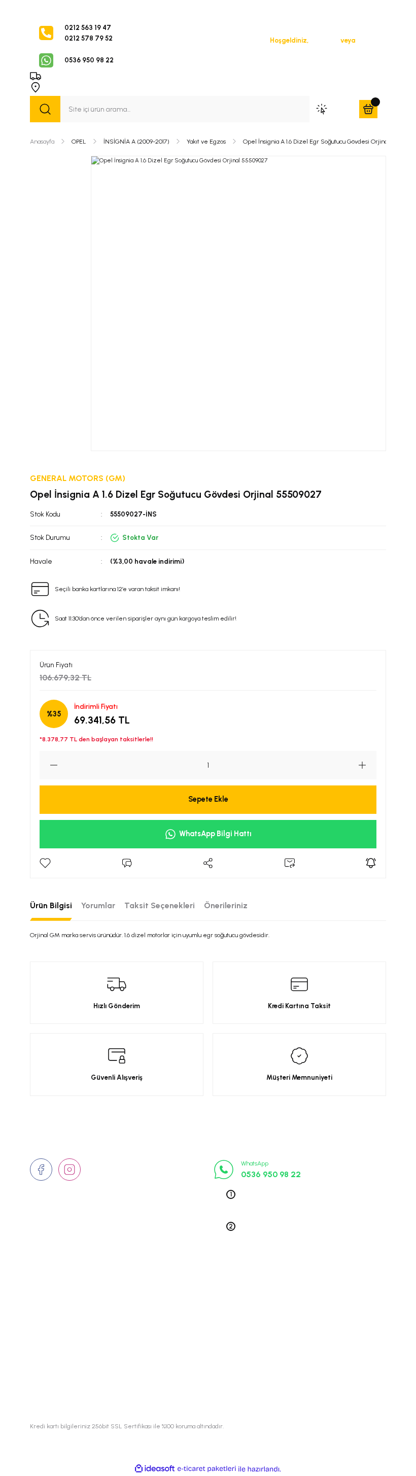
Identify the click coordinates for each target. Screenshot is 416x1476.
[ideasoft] (154, 1468)
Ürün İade (168, 1321)
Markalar (44, 1321)
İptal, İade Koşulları (183, 1350)
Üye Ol (367, 40)
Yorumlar (98, 905)
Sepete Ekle (208, 799)
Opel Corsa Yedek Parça (314, 1321)
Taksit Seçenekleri (159, 905)
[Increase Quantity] (367, 765)
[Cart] (368, 109)
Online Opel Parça (303, 1336)
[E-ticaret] (206, 1469)
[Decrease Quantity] (49, 765)
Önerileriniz (226, 905)
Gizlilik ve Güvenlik (183, 1306)
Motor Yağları (296, 1380)
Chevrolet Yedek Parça (311, 1365)
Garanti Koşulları (179, 1380)
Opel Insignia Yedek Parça (316, 1350)
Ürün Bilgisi (51, 905)
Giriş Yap (324, 40)
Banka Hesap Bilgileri (186, 1365)
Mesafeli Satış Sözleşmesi (195, 1336)
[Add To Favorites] (45, 863)
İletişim (41, 1306)
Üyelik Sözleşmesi (181, 1291)
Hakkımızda (49, 1291)
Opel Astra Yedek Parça (313, 1306)
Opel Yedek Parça (303, 1291)
